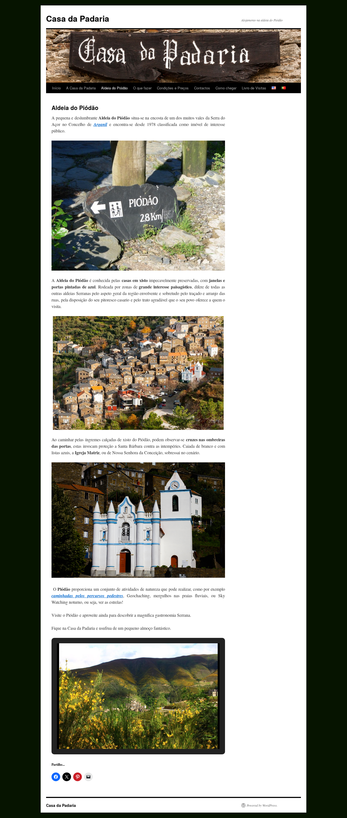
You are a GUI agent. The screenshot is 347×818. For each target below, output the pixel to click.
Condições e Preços (173, 87)
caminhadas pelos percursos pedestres (87, 596)
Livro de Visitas (254, 87)
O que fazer (142, 87)
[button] (126, 734)
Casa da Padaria (77, 18)
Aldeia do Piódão (114, 87)
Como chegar (226, 87)
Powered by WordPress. (262, 805)
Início (56, 87)
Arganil (100, 124)
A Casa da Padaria (81, 87)
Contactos (202, 87)
